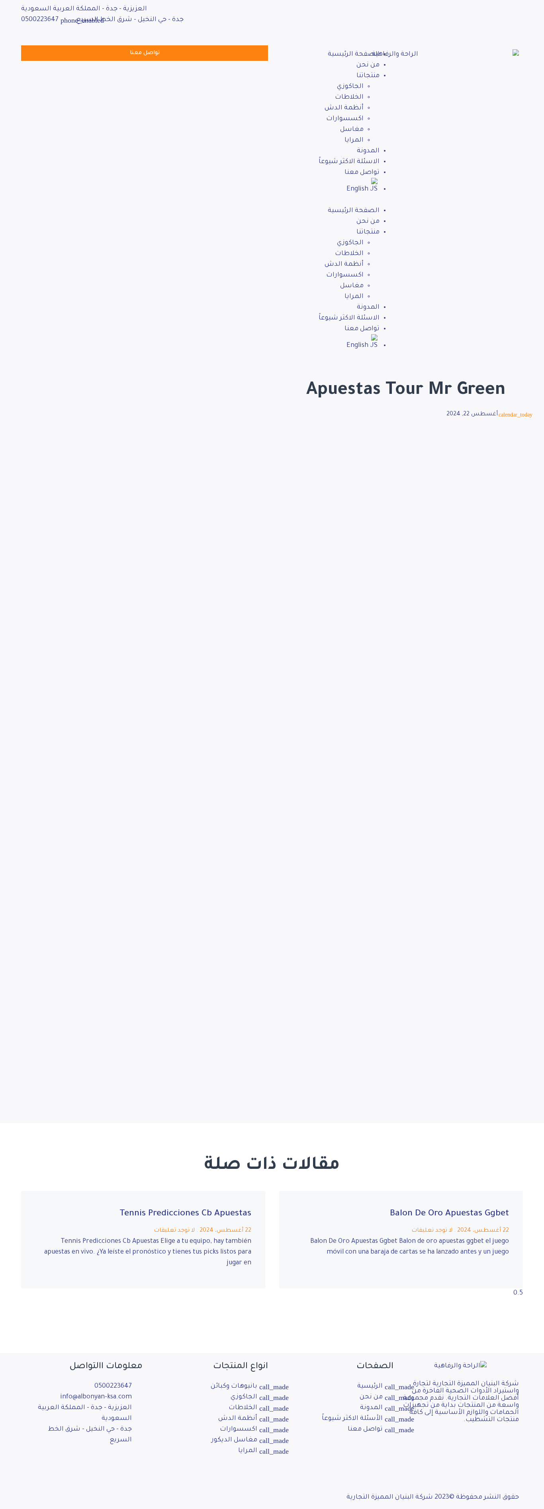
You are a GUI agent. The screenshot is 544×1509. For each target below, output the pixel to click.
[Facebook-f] (133, 1464)
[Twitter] (399, 21)
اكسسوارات (345, 119)
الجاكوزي (350, 86)
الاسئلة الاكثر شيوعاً (349, 162)
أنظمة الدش (344, 108)
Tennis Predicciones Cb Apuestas (185, 1214)
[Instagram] (111, 1464)
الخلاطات (349, 97)
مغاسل (352, 129)
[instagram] (399, 32)
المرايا (354, 140)
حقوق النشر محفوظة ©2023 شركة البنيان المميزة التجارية (432, 1497)
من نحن (368, 65)
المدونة (368, 151)
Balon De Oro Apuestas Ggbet (449, 1214)
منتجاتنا (368, 76)
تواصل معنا (362, 172)
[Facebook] (399, 10)
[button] (337, 200)
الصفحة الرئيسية (354, 54)
